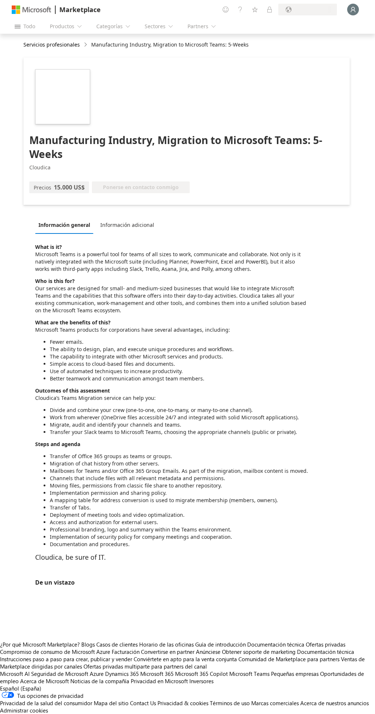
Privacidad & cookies (182, 703)
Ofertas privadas (325, 644)
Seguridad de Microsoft (59, 673)
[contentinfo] (86, 45)
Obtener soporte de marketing (259, 651)
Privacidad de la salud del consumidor (46, 703)
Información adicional (127, 224)
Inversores (201, 681)
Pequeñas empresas (295, 673)
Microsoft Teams (249, 673)
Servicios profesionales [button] (51, 44)
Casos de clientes (117, 644)
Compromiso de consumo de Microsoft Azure (56, 651)
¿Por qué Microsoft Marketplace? (40, 644)
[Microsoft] (31, 9)
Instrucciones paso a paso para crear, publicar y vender (66, 659)
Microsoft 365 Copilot (201, 673)
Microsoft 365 (157, 673)
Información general (64, 224)
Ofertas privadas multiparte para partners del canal (145, 666)
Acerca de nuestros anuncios (334, 703)
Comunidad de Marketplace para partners (288, 659)
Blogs (88, 644)
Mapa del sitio (111, 703)
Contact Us (143, 703)
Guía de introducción (220, 644)
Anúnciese (208, 651)
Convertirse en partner (167, 651)
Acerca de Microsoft (44, 681)
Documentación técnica (275, 644)
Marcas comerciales (275, 703)
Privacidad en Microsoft (159, 681)
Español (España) (20, 688)
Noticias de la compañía (99, 681)
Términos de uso (230, 703)
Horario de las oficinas (166, 644)
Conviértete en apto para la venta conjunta (185, 659)
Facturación (126, 651)
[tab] (66, 225)
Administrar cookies (24, 710)
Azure (97, 673)
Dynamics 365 (122, 673)
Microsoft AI (15, 673)
